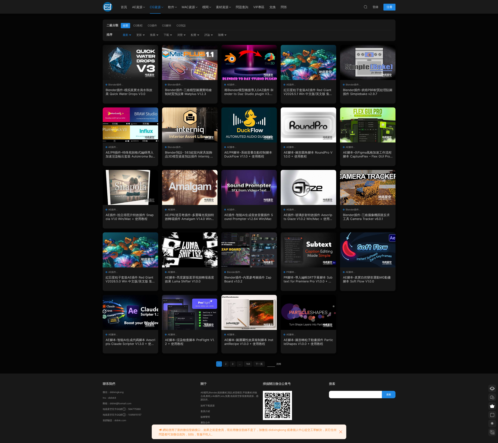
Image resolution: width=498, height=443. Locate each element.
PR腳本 (290, 272)
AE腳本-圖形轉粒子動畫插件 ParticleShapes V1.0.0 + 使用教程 (308, 342)
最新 (126, 34)
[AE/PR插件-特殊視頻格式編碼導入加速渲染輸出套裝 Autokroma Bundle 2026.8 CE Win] (130, 124)
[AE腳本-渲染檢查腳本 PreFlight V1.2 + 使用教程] (189, 312)
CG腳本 (166, 25)
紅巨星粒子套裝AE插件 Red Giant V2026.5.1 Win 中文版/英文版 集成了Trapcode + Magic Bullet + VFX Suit (308, 92)
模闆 (205, 7)
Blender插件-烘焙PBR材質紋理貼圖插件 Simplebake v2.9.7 (367, 92)
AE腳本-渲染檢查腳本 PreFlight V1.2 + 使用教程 (189, 342)
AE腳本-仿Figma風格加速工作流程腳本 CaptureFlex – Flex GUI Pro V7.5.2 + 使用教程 (367, 154)
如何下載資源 (208, 405)
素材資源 (222, 7)
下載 (167, 34)
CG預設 (181, 25)
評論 (207, 34)
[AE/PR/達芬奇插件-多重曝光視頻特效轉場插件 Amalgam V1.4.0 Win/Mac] (189, 187)
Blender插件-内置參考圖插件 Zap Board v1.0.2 (247, 279)
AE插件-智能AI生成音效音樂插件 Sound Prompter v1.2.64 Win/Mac (248, 217)
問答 (284, 7)
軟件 (171, 7)
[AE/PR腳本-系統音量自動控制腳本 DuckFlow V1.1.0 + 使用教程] (249, 124)
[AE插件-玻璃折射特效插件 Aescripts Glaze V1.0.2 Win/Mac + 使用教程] (308, 187)
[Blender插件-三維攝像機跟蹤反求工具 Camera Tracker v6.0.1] (367, 187)
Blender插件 (114, 84)
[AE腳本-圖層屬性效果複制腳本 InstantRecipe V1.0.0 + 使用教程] (249, 312)
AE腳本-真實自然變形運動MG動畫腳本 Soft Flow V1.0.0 (367, 279)
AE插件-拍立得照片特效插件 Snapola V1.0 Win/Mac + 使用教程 (130, 217)
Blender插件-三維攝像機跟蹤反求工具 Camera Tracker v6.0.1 (366, 217)
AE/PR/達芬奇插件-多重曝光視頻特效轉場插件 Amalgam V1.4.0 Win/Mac (189, 217)
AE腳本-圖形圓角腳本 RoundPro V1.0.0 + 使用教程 (308, 154)
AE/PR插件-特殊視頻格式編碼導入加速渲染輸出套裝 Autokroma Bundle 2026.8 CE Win (130, 154)
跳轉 (278, 363)
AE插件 (231, 84)
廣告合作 (205, 422)
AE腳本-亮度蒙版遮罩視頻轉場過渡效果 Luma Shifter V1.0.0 (189, 279)
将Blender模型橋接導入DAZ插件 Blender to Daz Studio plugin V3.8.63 (248, 92)
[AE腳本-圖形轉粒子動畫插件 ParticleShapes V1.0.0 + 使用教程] (308, 312)
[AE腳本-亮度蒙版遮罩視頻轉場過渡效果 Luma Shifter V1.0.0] (189, 249)
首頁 (124, 7)
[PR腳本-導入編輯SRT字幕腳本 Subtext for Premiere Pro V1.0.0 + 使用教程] (308, 249)
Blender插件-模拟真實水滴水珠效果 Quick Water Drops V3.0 (129, 92)
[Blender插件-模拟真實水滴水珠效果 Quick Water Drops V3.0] (130, 62)
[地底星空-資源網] (107, 7)
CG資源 (155, 7)
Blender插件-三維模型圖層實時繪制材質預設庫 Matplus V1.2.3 (188, 92)
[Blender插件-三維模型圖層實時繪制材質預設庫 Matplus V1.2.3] (189, 62)
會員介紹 (205, 411)
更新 (139, 34)
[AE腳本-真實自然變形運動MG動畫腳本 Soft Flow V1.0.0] (367, 249)
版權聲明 (205, 416)
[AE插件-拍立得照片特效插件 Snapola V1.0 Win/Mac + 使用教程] (130, 187)
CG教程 (138, 25)
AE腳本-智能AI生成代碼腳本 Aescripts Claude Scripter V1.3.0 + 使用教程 (130, 342)
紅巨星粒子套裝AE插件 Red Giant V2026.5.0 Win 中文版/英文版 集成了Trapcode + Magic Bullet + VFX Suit (130, 279)
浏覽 (180, 34)
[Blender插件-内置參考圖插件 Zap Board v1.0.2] (249, 249)
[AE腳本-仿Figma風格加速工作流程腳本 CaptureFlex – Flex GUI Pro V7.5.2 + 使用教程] (367, 124)
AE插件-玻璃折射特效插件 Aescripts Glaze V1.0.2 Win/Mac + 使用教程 (308, 217)
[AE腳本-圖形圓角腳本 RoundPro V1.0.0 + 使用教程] (308, 124)
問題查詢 (242, 7)
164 (248, 363)
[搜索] (365, 7)
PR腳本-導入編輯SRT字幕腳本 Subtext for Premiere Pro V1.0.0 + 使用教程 (308, 279)
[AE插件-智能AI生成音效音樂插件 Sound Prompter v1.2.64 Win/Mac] (249, 187)
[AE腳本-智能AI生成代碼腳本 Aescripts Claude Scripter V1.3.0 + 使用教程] (130, 312)
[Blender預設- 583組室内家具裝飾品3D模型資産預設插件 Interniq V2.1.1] (189, 124)
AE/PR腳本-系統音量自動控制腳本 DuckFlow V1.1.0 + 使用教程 (248, 154)
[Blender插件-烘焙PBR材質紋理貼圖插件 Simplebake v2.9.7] (367, 62)
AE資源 (137, 7)
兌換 (272, 7)
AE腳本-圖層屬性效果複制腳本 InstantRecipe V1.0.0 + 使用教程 (248, 342)
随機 (221, 34)
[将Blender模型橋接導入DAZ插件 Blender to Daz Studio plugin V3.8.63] (249, 62)
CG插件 (152, 25)
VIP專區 (258, 7)
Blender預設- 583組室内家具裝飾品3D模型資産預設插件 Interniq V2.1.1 (188, 154)
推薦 (153, 34)
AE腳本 (231, 147)
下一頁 (259, 363)
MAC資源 (188, 7)
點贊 (194, 34)
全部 (125, 25)
